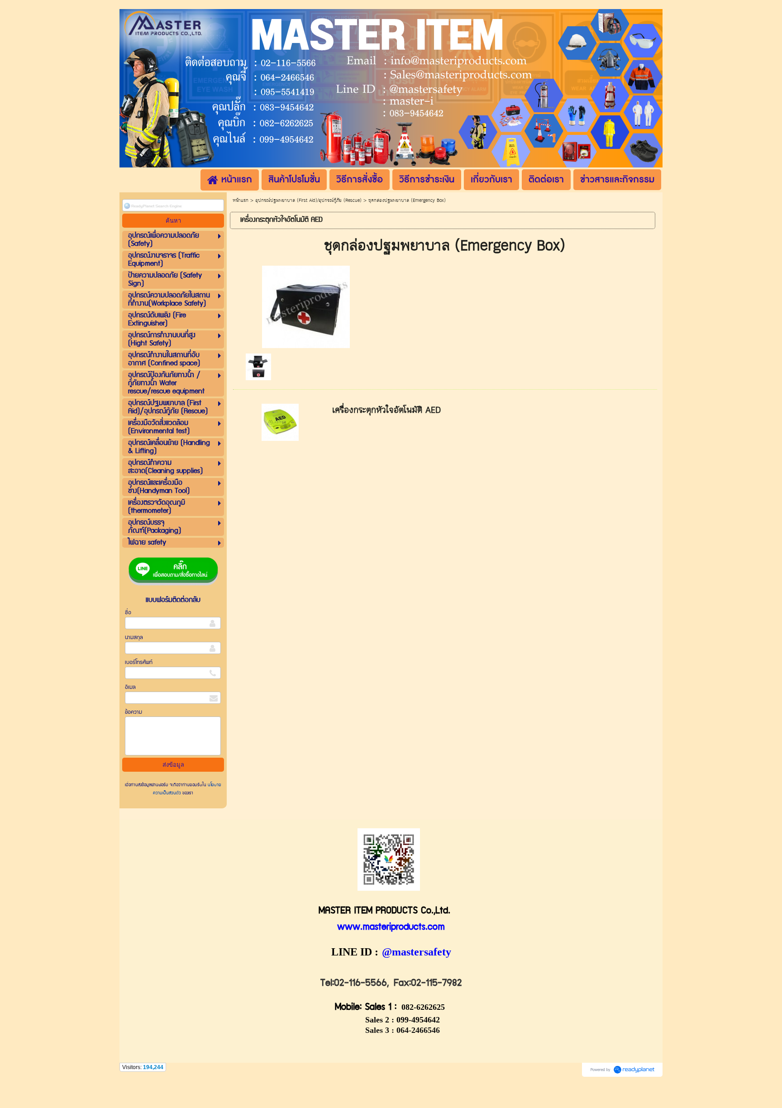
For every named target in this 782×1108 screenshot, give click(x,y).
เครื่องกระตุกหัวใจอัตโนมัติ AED (386, 410)
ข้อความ (133, 712)
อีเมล (130, 687)
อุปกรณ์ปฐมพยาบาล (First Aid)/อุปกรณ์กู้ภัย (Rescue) (308, 200)
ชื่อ (128, 612)
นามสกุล (134, 637)
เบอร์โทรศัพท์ (139, 662)
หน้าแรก (240, 200)
